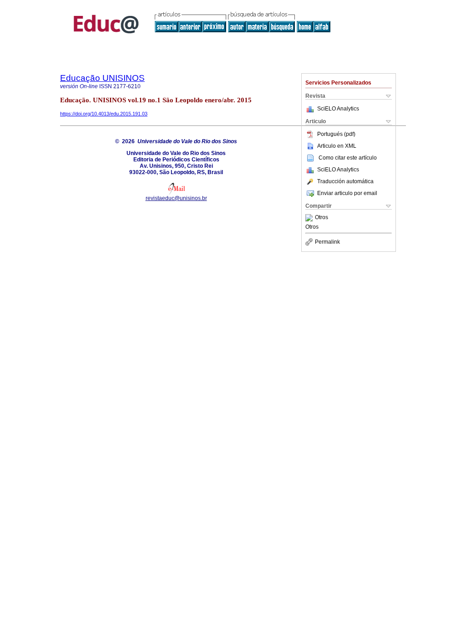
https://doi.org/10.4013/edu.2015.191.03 (103, 113)
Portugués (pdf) (336, 134)
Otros (321, 218)
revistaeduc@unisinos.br (176, 198)
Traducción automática (345, 181)
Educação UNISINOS (102, 78)
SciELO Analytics (338, 108)
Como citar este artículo (348, 158)
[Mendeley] (310, 218)
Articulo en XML (336, 146)
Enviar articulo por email (347, 193)
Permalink (327, 242)
